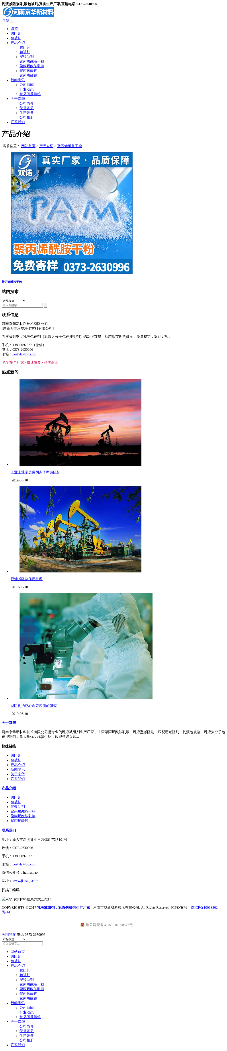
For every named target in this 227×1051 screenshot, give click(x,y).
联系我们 (18, 122)
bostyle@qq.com (24, 354)
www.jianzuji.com (25, 881)
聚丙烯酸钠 (28, 75)
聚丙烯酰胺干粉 (32, 61)
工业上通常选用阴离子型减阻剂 (35, 472)
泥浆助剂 (27, 57)
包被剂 (16, 38)
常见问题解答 (30, 94)
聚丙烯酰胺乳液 (32, 66)
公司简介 (27, 103)
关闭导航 (9, 934)
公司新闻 (27, 85)
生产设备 (27, 113)
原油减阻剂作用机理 (27, 579)
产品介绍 (18, 43)
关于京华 (18, 99)
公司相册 (27, 117)
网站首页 (28, 146)
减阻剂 (16, 33)
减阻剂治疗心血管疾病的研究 (34, 706)
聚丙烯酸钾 (28, 71)
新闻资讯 (18, 80)
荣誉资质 (27, 108)
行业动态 (27, 89)
